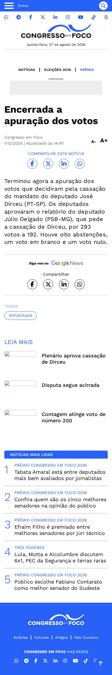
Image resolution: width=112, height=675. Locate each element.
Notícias (26, 70)
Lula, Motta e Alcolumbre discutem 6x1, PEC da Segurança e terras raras (60, 557)
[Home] (56, 31)
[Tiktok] (94, 17)
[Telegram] (18, 17)
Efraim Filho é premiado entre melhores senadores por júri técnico (59, 530)
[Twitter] (42, 17)
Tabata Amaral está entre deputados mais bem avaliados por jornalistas (59, 475)
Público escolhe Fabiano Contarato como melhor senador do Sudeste (58, 585)
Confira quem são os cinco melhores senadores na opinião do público (60, 502)
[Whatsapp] (6, 17)
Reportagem (20, 316)
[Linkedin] (55, 17)
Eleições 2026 (57, 70)
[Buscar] (103, 5)
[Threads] (106, 17)
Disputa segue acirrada (70, 385)
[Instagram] (68, 17)
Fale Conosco (86, 637)
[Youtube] (80, 17)
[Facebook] (30, 17)
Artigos (61, 637)
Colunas (41, 637)
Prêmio (87, 70)
